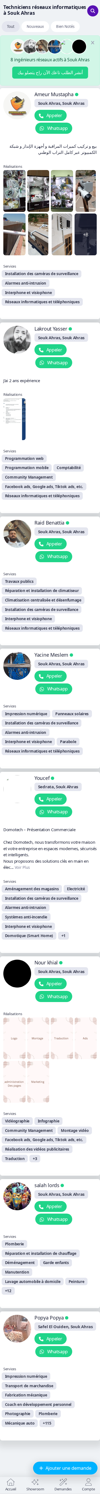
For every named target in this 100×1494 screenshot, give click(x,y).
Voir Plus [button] (22, 867)
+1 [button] (63, 935)
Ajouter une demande (67, 1468)
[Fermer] (92, 42)
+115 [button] (47, 1423)
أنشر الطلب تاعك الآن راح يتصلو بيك (50, 72)
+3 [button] (35, 1158)
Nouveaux (35, 26)
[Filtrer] (92, 10)
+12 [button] (8, 1290)
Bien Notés (65, 26)
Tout (10, 26)
